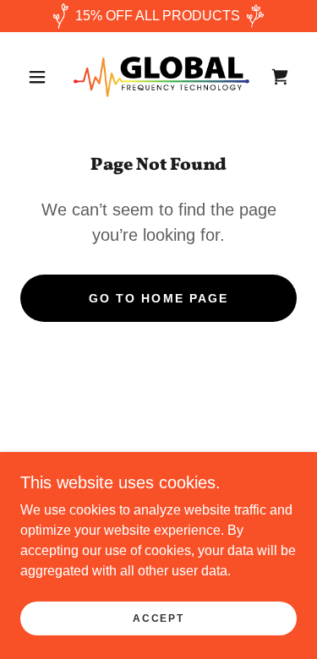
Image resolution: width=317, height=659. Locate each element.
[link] (161, 76)
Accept (158, 618)
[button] (37, 77)
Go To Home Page (158, 298)
